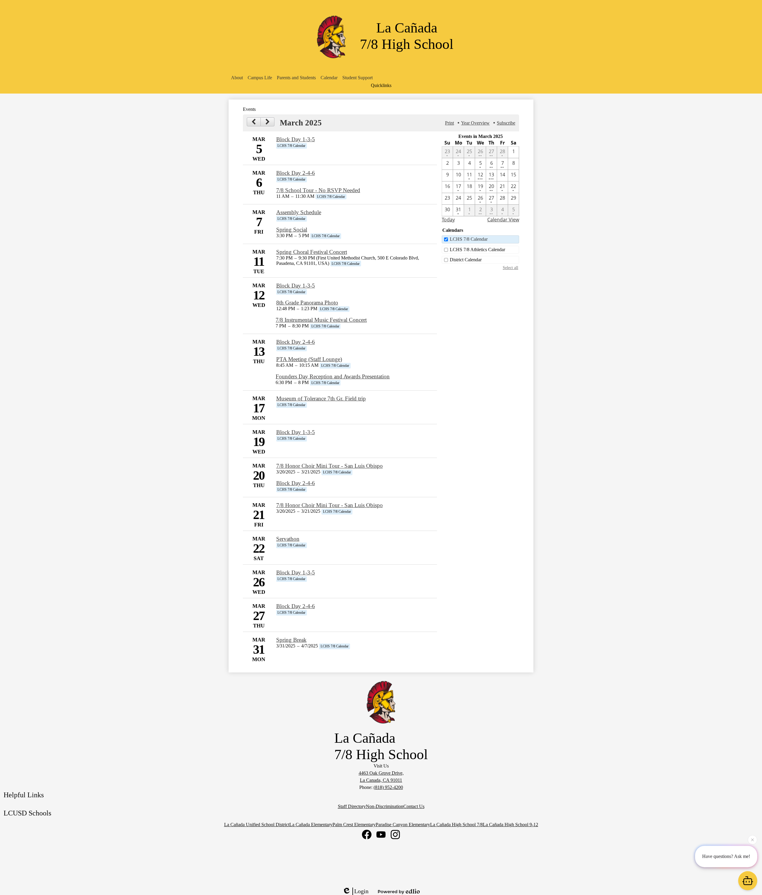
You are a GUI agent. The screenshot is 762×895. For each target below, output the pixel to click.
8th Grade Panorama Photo (307, 302)
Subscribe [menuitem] (506, 122)
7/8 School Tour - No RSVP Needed (318, 190)
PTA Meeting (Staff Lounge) (309, 359)
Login (361, 891)
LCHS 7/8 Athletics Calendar (477, 249)
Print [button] (449, 122)
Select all (510, 267)
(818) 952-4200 (388, 787)
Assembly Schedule (298, 212)
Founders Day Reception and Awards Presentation (333, 376)
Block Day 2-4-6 (295, 173)
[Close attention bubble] (752, 839)
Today (448, 219)
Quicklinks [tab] (381, 85)
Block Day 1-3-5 (295, 139)
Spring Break (291, 640)
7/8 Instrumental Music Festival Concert (321, 320)
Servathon (287, 539)
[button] (237, 78)
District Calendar (466, 259)
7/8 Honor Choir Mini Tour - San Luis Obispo (329, 466)
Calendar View (503, 219)
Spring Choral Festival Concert (311, 252)
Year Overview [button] (475, 122)
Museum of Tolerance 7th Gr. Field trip (321, 398)
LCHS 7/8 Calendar (469, 239)
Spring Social (291, 229)
